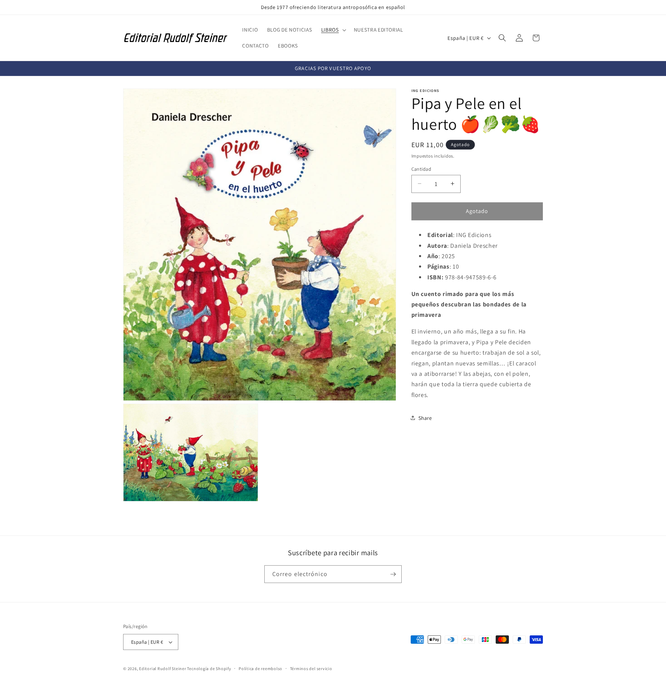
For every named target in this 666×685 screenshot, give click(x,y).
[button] (333, 30)
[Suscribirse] (393, 574)
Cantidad (421, 168)
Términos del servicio (311, 668)
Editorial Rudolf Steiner (163, 668)
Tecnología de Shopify (209, 668)
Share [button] (425, 417)
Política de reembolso (260, 668)
